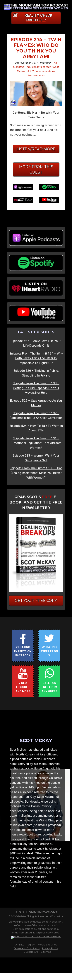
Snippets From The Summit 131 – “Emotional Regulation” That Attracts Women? (36, 443)
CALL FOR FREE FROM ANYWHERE (49, 687)
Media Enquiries (47, 944)
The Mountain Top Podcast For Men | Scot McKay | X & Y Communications (36, 67)
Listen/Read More (36, 149)
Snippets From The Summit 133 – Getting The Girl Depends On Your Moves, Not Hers (36, 387)
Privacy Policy (50, 948)
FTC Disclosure (30, 951)
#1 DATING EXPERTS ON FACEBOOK (22, 651)
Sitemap (46, 951)
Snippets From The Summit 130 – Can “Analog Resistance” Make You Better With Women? (36, 472)
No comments (36, 75)
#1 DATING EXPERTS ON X (49, 651)
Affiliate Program (25, 944)
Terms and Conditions (27, 948)
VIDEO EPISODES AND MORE (23, 687)
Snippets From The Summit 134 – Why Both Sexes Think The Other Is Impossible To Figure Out (36, 358)
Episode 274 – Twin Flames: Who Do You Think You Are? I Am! (36, 48)
